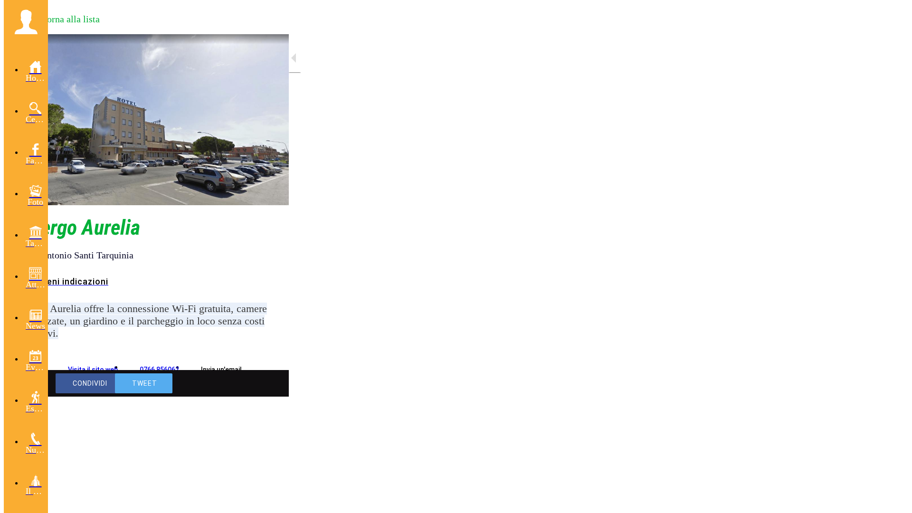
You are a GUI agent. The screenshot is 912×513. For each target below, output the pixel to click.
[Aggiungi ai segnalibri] (247, 383)
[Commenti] (269, 383)
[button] (26, 22)
